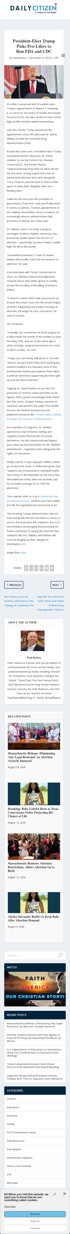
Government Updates (19, 1157)
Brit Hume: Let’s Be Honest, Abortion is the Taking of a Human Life (18, 601)
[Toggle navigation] (63, 55)
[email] (47, 568)
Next (55, 585)
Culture (11, 1098)
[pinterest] (36, 568)
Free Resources (15, 1140)
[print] (52, 568)
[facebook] (26, 568)
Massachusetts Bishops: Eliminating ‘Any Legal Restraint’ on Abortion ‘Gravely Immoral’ (35, 1025)
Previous (15, 585)
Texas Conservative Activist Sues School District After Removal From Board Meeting (33, 1065)
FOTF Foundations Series (21, 1132)
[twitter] (31, 568)
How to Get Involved (19, 1166)
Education (13, 1107)
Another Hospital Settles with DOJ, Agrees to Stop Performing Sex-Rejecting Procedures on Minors (34, 1038)
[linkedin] (42, 568)
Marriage (12, 1182)
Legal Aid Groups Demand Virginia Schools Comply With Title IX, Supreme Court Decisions (35, 1077)
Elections (12, 1115)
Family (11, 1124)
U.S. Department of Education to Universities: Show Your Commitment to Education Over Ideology (34, 1052)
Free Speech (14, 1149)
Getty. (23, 552)
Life (56, 57)
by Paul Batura (18, 57)
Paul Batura (34, 657)
